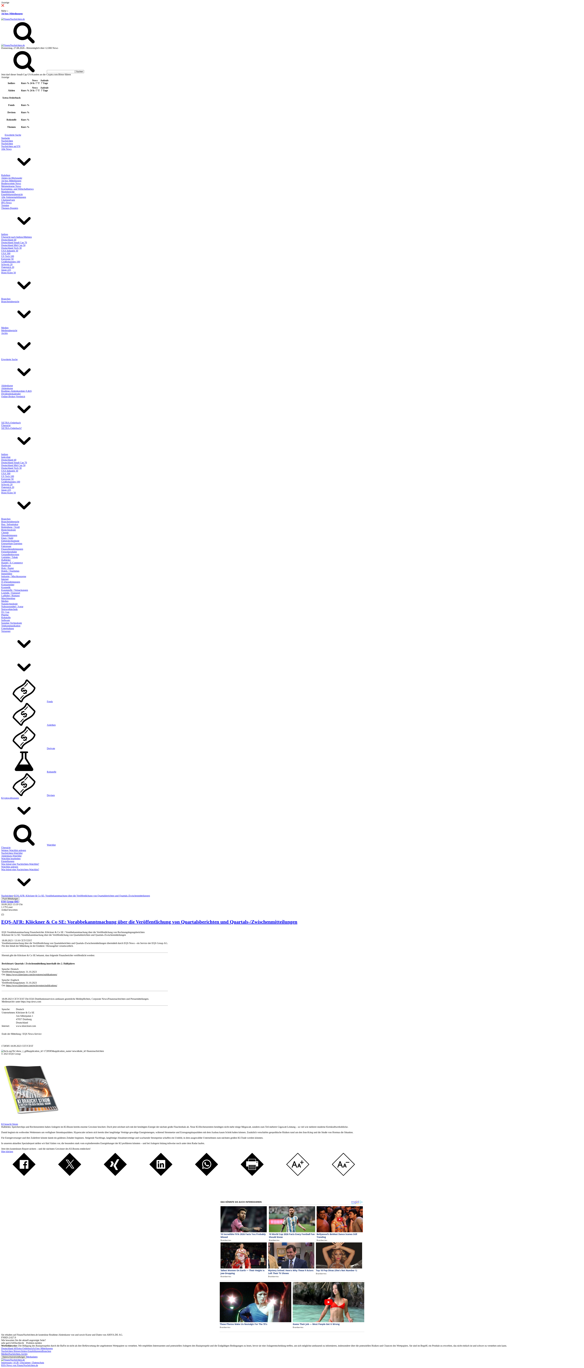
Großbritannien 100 (10, 261)
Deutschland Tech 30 (11, 248)
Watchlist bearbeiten (11, 858)
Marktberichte (8, 191)
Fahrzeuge (6, 546)
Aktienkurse (7, 385)
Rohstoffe (6, 617)
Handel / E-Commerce (12, 562)
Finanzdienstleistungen (12, 549)
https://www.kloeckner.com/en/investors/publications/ (31, 985)
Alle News (6, 149)
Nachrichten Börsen (10, 1351)
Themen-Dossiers (9, 208)
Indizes (4, 234)
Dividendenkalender (11, 393)
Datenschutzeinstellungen (13, 1357)
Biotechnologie (8, 530)
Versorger (5, 631)
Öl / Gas (5, 612)
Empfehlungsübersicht (12, 194)
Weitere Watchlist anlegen (13, 850)
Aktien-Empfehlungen (31, 1351)
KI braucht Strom (9, 1124)
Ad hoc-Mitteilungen (12, 13)
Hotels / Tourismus (10, 571)
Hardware (6, 565)
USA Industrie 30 (9, 250)
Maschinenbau (8, 598)
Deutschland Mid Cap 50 (13, 245)
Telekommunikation (10, 625)
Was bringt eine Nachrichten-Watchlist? (20, 864)
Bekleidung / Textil (10, 527)
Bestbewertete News (11, 183)
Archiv (4, 333)
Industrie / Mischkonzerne (13, 576)
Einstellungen (7, 861)
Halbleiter (6, 560)
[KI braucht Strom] (30, 1121)
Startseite (5, 138)
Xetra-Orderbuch (24, 1348)
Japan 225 (6, 270)
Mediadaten (32, 1357)
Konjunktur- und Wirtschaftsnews (17, 189)
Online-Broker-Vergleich (13, 396)
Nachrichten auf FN (10, 146)
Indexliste (5, 457)
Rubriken (5, 175)
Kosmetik (5, 587)
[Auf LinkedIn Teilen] (161, 1175)
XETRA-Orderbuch (11, 422)
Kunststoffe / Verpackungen (14, 590)
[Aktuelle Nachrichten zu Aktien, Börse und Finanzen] (13, 19)
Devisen (51, 795)
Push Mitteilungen (10, 899)
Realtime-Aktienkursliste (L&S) (16, 391)
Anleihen (51, 725)
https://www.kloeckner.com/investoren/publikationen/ (31, 974)
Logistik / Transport (10, 593)
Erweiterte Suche (13, 135)
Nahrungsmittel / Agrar (12, 606)
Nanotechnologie (9, 604)
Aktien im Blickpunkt (11, 178)
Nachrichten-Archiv (18, 1354)
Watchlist (51, 845)
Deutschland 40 (8, 239)
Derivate (51, 748)
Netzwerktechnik (9, 609)
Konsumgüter (7, 584)
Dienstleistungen (9, 535)
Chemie (5, 532)
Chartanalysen (8, 200)
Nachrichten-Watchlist (12, 853)
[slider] (5, 912)
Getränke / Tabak (9, 557)
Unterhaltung (7, 628)
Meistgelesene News (11, 186)
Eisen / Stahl (7, 538)
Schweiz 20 (6, 264)
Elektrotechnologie (10, 540)
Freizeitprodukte (9, 551)
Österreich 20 (7, 267)
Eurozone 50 (7, 259)
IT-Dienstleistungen (10, 582)
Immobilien (6, 573)
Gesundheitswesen (10, 554)
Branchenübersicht (10, 301)
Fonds (50, 701)
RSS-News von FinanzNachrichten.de (19, 1365)
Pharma (5, 614)
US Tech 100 (7, 256)
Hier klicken (7, 1151)
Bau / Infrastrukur (9, 524)
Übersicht (5, 425)
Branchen (5, 299)
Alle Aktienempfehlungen (13, 197)
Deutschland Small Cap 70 (14, 242)
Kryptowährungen (10, 798)
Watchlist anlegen (9, 866)
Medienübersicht (9, 330)
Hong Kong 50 (8, 272)
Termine (5, 205)
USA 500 (5, 253)
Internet (5, 579)
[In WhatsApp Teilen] (206, 1175)
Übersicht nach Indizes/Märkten (16, 237)
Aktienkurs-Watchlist (11, 856)
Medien (5, 327)
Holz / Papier (7, 568)
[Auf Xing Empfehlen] (115, 1175)
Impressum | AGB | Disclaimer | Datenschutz (22, 1362)
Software (5, 620)
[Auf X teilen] (69, 1175)
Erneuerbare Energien (11, 543)
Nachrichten (7, 141)
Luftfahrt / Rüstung (10, 595)
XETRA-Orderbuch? (11, 428)
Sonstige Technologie (11, 623)
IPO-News (6, 202)
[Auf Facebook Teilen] (24, 1175)
